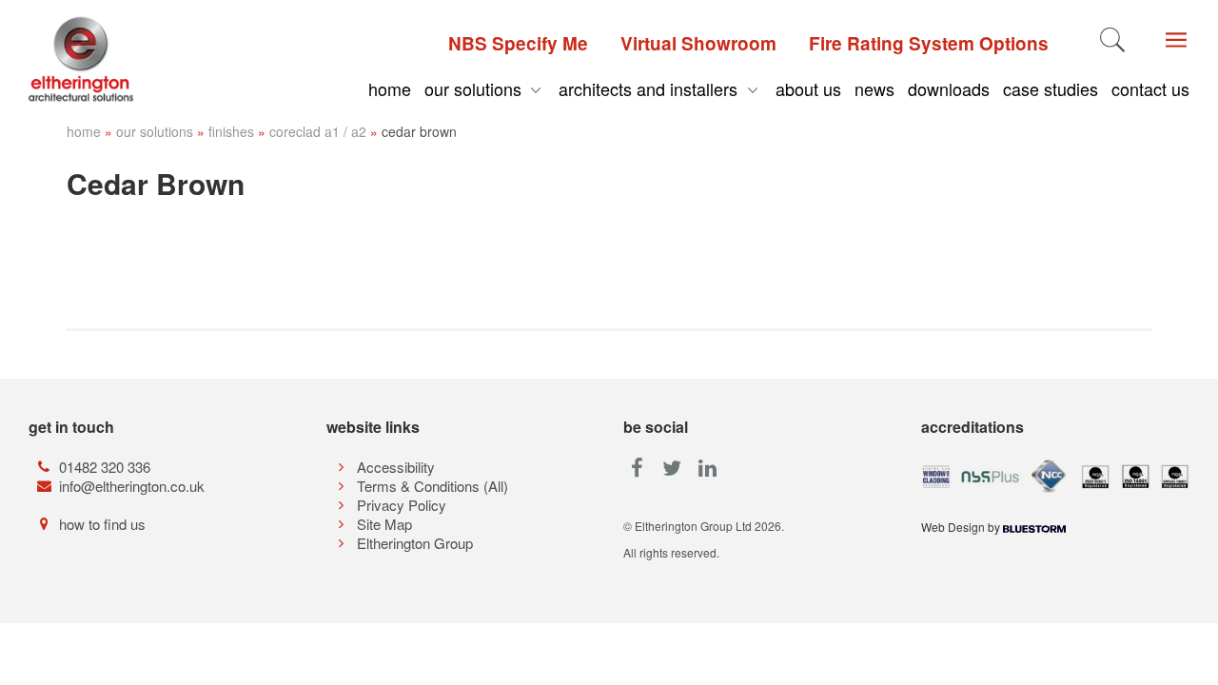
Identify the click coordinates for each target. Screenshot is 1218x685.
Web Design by (962, 527)
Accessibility (396, 467)
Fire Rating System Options (929, 43)
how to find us (102, 524)
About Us (808, 88)
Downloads (949, 88)
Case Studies (1050, 88)
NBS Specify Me (518, 43)
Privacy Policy (401, 505)
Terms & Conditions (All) (432, 486)
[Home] (101, 59)
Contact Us (1150, 88)
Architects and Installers (650, 88)
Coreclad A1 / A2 (317, 131)
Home (389, 88)
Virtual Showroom (698, 43)
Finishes (231, 131)
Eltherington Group (415, 543)
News (874, 88)
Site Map (384, 524)
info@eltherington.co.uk (132, 486)
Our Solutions (475, 88)
